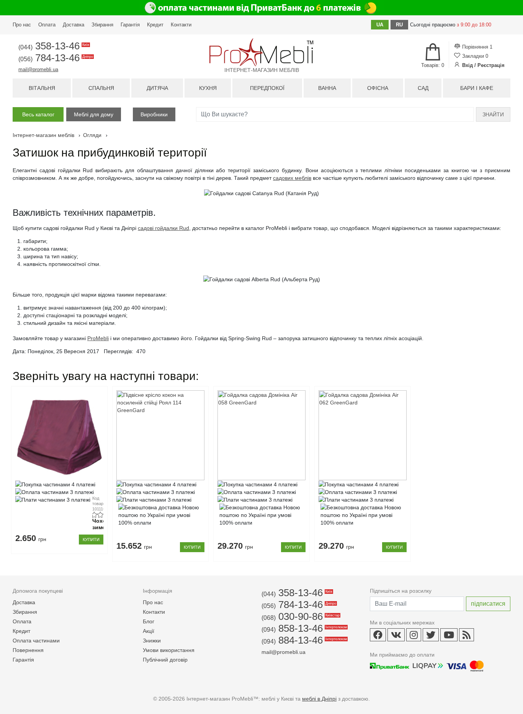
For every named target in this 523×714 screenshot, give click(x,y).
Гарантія (130, 25)
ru (399, 25)
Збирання (102, 25)
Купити (91, 539)
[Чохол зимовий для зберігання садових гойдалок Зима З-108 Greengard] (59, 435)
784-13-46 (55, 58)
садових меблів (292, 178)
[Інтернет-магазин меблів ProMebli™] (261, 52)
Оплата (47, 25)
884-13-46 (304, 640)
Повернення (28, 650)
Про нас (22, 25)
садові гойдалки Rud (163, 228)
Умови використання (168, 650)
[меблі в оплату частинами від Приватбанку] (261, 7)
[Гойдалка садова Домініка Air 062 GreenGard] (362, 435)
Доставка (73, 25)
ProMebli (98, 338)
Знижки (152, 640)
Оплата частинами (36, 640)
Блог (148, 621)
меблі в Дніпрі (319, 699)
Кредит (155, 25)
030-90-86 (300, 616)
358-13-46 (53, 46)
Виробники (154, 114)
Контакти (181, 25)
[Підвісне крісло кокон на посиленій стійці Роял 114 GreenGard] (160, 435)
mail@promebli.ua (38, 69)
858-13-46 (304, 628)
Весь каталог (38, 114)
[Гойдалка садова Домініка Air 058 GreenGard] (261, 435)
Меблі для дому (93, 114)
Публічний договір (165, 660)
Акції (148, 631)
